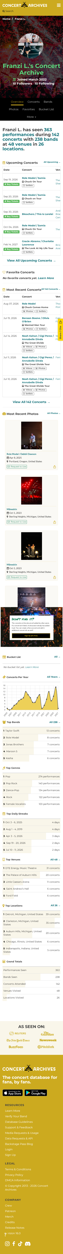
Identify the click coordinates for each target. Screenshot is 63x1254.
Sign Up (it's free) (31, 636)
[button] (30, 618)
